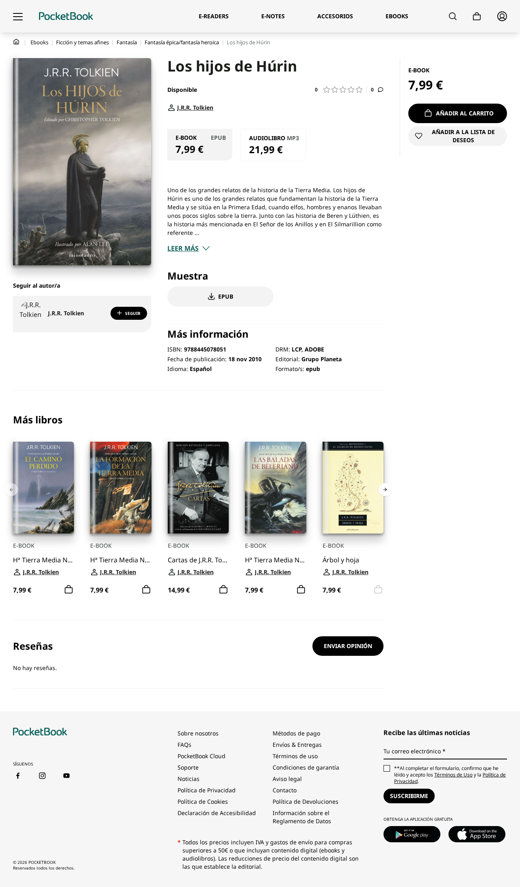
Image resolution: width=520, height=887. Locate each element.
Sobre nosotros (198, 733)
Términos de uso (295, 756)
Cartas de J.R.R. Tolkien (198, 560)
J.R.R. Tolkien (66, 313)
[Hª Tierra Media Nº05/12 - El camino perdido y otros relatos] (43, 488)
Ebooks (39, 42)
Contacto (285, 790)
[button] (341, 89)
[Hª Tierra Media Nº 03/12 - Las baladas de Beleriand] (275, 488)
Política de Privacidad (207, 790)
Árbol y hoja (341, 560)
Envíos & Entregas (297, 744)
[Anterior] (11, 489)
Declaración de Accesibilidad (217, 813)
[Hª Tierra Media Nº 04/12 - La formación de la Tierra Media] (120, 488)
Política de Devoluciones (305, 801)
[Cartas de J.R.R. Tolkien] (198, 488)
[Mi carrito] (477, 16)
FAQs (184, 744)
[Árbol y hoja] (353, 488)
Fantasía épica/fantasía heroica (182, 42)
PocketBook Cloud (201, 756)
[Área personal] (502, 16)
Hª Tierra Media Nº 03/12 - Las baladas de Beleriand (275, 560)
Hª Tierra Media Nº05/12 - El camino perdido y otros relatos (43, 560)
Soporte (188, 767)
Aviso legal (287, 779)
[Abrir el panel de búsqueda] (453, 16)
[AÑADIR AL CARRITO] (68, 589)
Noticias (188, 779)
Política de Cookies (203, 801)
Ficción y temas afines (82, 42)
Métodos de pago (296, 733)
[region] (198, 505)
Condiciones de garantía (306, 767)
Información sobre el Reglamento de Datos (302, 817)
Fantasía (127, 42)
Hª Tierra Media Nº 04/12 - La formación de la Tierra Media (120, 560)
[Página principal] (66, 16)
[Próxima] (385, 489)
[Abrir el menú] (18, 16)
